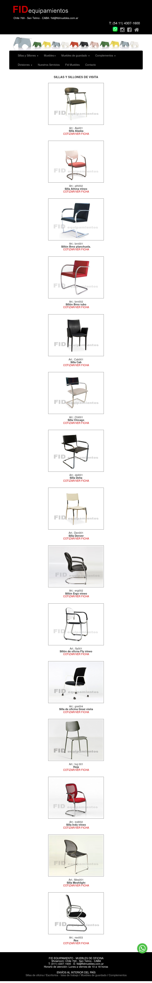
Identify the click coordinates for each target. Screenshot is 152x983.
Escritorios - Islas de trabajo (62, 975)
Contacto (90, 64)
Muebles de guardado (74, 55)
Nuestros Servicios (49, 64)
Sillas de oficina (35, 975)
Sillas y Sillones (27, 55)
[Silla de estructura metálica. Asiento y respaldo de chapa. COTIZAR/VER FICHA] (76, 739)
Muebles (49, 55)
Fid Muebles (72, 64)
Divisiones (24, 64)
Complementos (104, 55)
